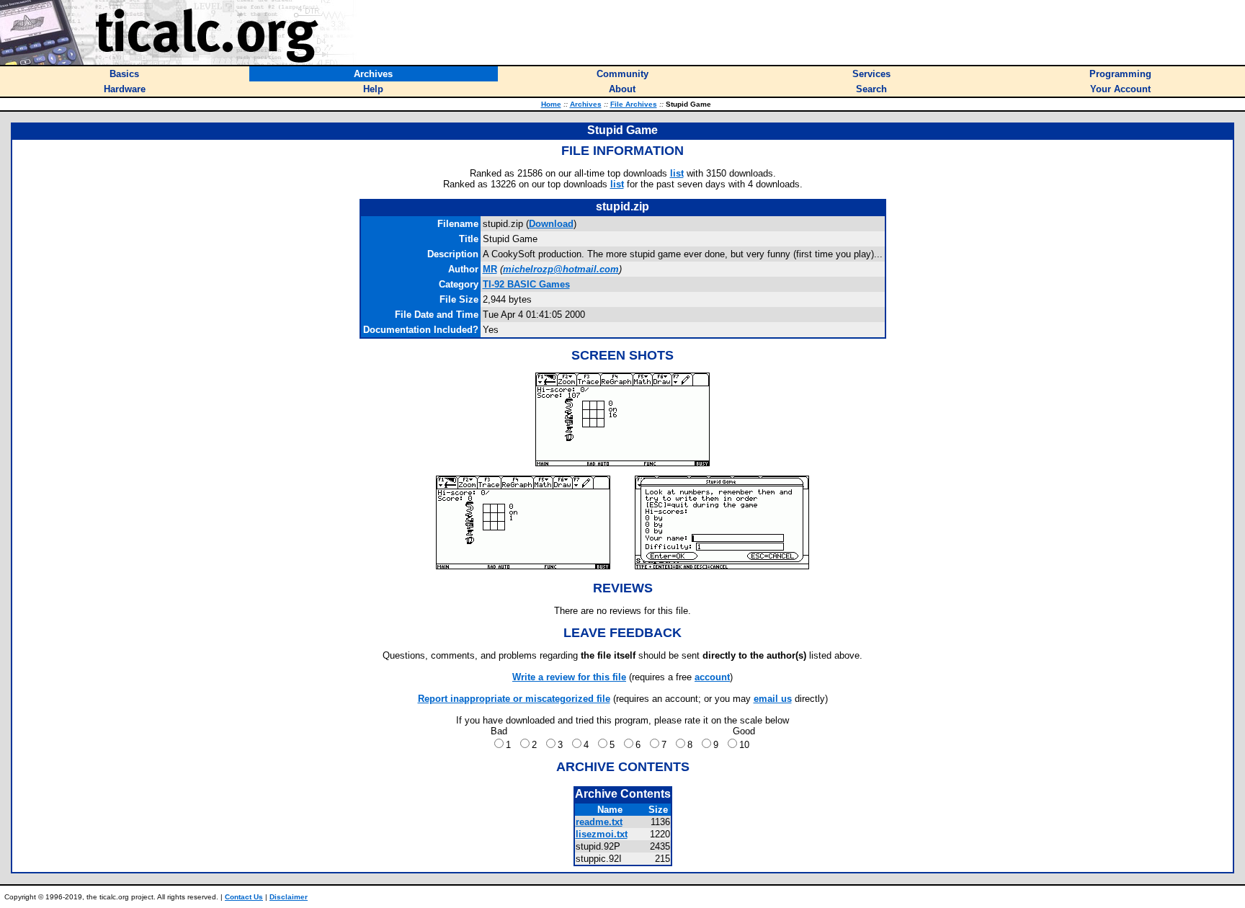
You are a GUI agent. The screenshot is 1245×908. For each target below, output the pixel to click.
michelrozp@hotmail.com (561, 269)
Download (551, 223)
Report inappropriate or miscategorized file (514, 698)
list (677, 173)
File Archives (633, 104)
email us (773, 698)
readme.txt (599, 821)
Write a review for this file (569, 677)
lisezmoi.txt (602, 834)
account (712, 677)
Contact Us (244, 897)
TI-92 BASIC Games (526, 284)
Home (551, 104)
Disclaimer (288, 897)
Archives (586, 104)
